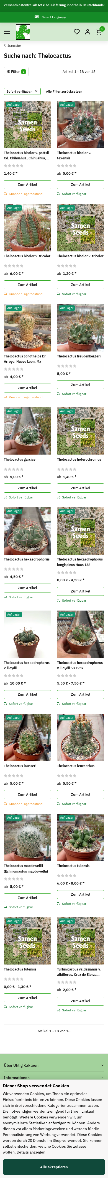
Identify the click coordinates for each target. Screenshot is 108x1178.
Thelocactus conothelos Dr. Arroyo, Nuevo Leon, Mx (25, 359)
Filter (17, 71)
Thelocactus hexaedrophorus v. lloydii (27, 665)
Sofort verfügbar (20, 91)
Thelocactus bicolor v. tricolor (27, 256)
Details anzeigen (31, 1152)
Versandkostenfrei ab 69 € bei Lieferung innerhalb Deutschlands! (54, 5)
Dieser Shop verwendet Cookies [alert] (36, 1085)
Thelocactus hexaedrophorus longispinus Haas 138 (80, 562)
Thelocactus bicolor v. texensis (74, 155)
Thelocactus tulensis (73, 865)
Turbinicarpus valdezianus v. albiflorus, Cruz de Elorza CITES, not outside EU (79, 972)
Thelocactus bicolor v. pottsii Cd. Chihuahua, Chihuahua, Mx (26, 155)
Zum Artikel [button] (27, 184)
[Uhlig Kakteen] (23, 32)
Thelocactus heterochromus (79, 459)
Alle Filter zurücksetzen (64, 91)
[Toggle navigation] (7, 32)
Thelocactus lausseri (20, 766)
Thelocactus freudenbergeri (79, 356)
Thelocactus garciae (19, 459)
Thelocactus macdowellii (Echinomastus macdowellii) (26, 868)
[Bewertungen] (14, 165)
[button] (76, 32)
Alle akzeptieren (54, 1167)
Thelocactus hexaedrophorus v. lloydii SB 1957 (80, 665)
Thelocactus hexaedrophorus (27, 559)
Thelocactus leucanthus (75, 766)
